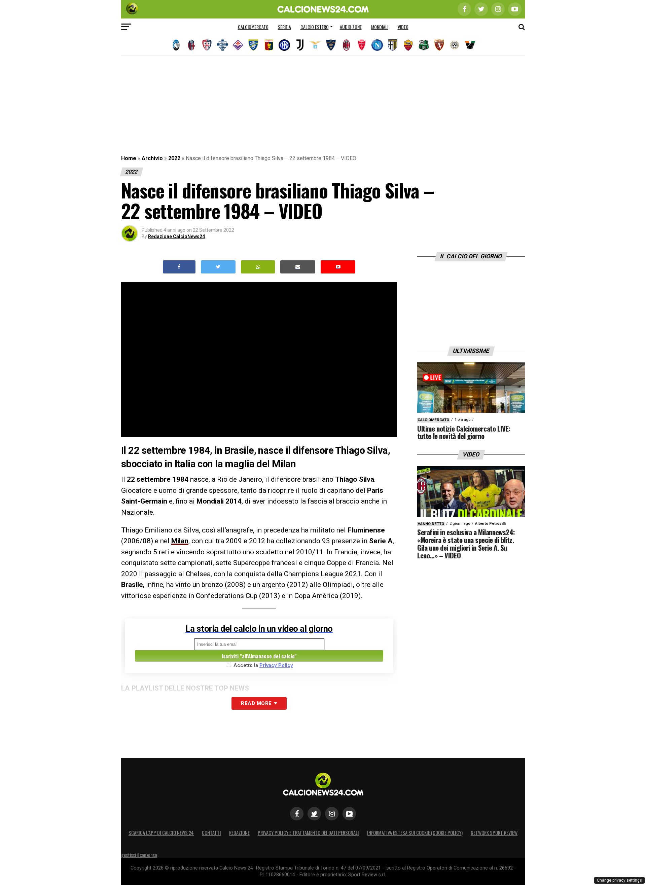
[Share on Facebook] (179, 267)
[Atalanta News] (176, 45)
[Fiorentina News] (238, 45)
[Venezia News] (470, 45)
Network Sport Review (494, 832)
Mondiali (379, 26)
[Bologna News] (191, 45)
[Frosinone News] (253, 45)
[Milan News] (346, 45)
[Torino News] (439, 45)
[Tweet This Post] (218, 267)
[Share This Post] (258, 267)
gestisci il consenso (139, 854)
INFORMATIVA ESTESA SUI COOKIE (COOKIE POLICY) (415, 832)
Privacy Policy (276, 665)
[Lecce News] (330, 45)
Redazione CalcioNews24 (176, 236)
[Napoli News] (377, 45)
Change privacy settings (619, 880)
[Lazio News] (315, 45)
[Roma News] (408, 45)
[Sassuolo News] (423, 45)
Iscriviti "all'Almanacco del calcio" (259, 656)
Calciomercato (253, 26)
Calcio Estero (314, 26)
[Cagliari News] (207, 45)
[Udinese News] (454, 45)
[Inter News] (284, 45)
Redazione (239, 832)
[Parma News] (392, 45)
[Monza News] (361, 45)
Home (128, 158)
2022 (174, 158)
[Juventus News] (300, 45)
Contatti (211, 832)
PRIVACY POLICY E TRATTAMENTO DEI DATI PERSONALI (308, 832)
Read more (256, 703)
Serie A (284, 26)
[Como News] (222, 45)
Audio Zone (351, 26)
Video (403, 26)
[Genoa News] (269, 45)
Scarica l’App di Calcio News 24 (161, 832)
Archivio (152, 158)
